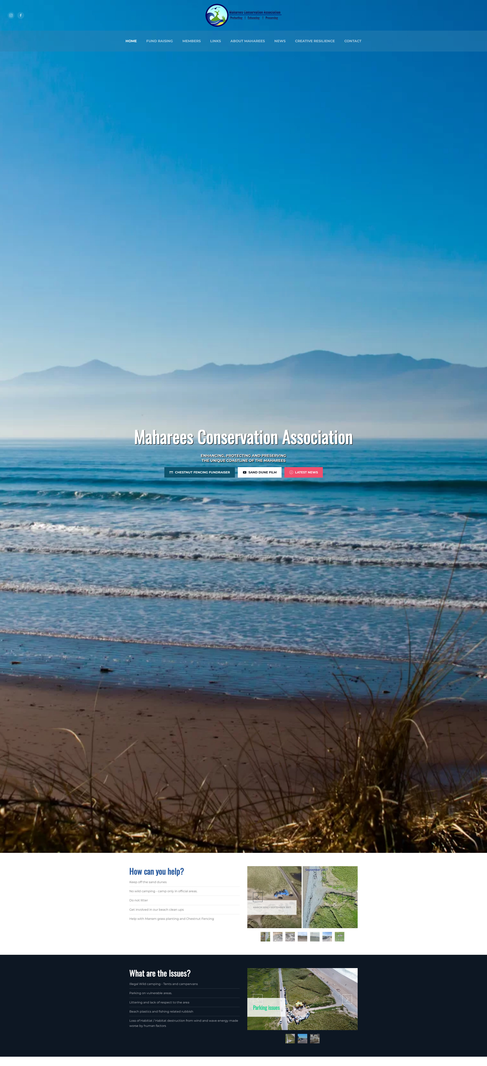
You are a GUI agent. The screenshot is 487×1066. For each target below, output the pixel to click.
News (280, 41)
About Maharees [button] (247, 41)
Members (191, 41)
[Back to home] (243, 15)
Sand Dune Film (262, 472)
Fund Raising (159, 41)
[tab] (265, 936)
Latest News (306, 472)
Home (131, 41)
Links (215, 41)
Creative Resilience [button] (315, 41)
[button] (258, 897)
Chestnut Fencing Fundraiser (202, 472)
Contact (352, 41)
